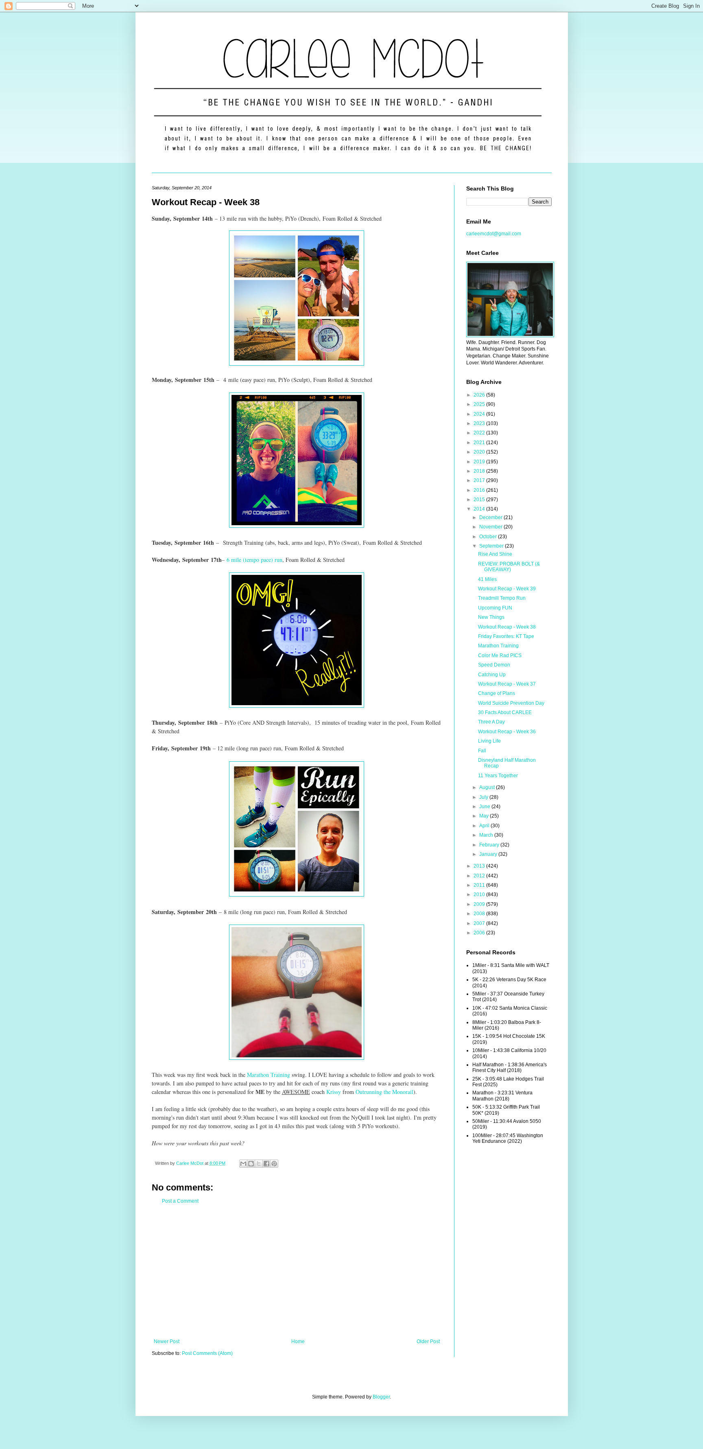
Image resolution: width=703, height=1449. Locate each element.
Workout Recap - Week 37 (507, 684)
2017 (480, 480)
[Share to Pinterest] (274, 1164)
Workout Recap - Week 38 (507, 627)
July (484, 797)
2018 (480, 471)
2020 (480, 452)
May (484, 816)
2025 (480, 404)
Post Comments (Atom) (207, 1353)
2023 (480, 423)
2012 (480, 876)
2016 (480, 490)
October (488, 536)
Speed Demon (494, 665)
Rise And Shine (495, 554)
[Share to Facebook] (266, 1164)
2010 (480, 894)
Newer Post (166, 1341)
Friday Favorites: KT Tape (506, 636)
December (491, 517)
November (491, 527)
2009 (480, 904)
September (492, 546)
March (486, 835)
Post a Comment (180, 1201)
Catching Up (492, 674)
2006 (480, 933)
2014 (480, 509)
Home (298, 1341)
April (485, 826)
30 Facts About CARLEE (505, 712)
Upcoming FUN (495, 608)
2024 (480, 414)
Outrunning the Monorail (384, 1092)
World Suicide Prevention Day (511, 703)
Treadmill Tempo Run (502, 598)
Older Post (428, 1341)
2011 (480, 885)
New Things (491, 617)
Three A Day (491, 722)
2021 (480, 442)
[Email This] (243, 1164)
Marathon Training (268, 1075)
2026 (480, 395)
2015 (480, 499)
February (489, 845)
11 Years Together (498, 775)
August (487, 787)
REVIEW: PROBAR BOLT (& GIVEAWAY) (509, 566)
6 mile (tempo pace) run (254, 559)
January (488, 854)
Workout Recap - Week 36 (507, 731)
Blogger (381, 1397)
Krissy (333, 1092)
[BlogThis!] (251, 1164)
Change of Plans (496, 693)
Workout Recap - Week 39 (507, 589)
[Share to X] (259, 1164)
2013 (480, 866)
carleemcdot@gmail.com (493, 234)
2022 (480, 433)
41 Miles (487, 579)
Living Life (489, 741)
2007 (480, 923)
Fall (482, 751)
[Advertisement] (297, 1271)
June (485, 806)
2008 (480, 913)
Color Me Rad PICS (500, 655)
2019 (480, 462)
